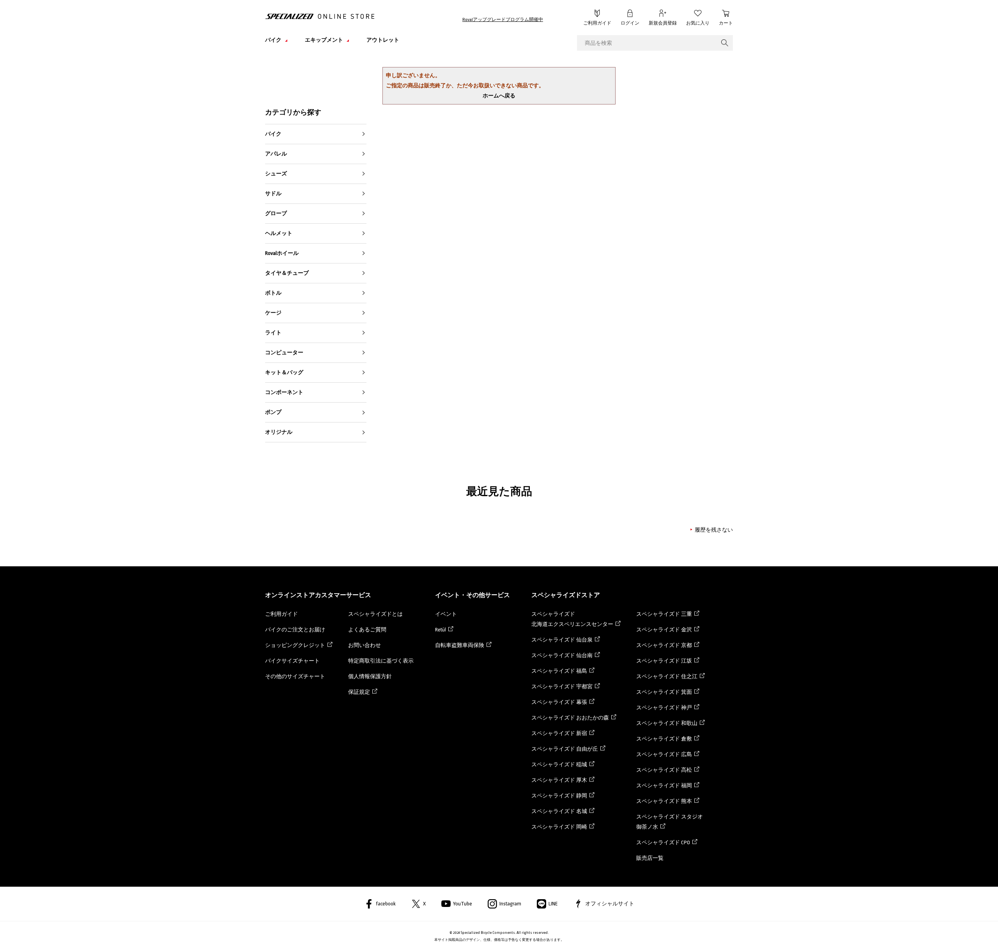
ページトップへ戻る (750, 933)
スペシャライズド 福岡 (664, 785)
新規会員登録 (663, 23)
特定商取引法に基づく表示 (381, 661)
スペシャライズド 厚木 (559, 780)
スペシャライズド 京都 (664, 645)
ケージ (273, 313)
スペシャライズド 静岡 (559, 796)
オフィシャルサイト (609, 904)
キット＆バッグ (284, 372)
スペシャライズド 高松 (664, 770)
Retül (440, 630)
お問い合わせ (364, 645)
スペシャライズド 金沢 (664, 630)
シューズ (276, 174)
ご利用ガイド (597, 23)
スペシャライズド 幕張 (559, 702)
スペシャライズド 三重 (664, 614)
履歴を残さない (714, 530)
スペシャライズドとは (375, 614)
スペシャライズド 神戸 (664, 708)
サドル (273, 193)
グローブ (276, 213)
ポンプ (273, 412)
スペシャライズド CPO (663, 842)
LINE (553, 904)
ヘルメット (278, 233)
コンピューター (284, 352)
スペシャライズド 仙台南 (562, 655)
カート (726, 23)
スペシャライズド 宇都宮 (562, 686)
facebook (386, 904)
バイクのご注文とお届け (295, 630)
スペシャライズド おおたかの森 (570, 718)
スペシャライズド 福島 (559, 671)
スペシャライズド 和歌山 (666, 723)
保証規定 (359, 692)
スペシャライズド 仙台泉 (562, 640)
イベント (446, 614)
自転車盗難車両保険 (459, 645)
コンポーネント (284, 392)
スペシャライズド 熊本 (664, 801)
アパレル (276, 154)
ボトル (273, 293)
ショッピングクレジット (295, 645)
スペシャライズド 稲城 (559, 764)
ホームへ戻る (499, 96)
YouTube (462, 904)
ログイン (630, 23)
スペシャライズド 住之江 (666, 676)
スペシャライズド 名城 (559, 811)
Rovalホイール (282, 253)
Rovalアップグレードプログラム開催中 (502, 19)
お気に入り (698, 23)
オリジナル (278, 432)
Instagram (510, 904)
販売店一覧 (650, 858)
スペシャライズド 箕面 (664, 692)
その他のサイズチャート (295, 676)
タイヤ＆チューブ (287, 273)
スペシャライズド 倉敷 (664, 739)
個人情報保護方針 (370, 676)
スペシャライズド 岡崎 (559, 827)
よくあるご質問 (367, 630)
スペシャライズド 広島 (664, 754)
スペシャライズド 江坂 (664, 661)
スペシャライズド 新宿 (559, 733)
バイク (273, 134)
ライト (273, 333)
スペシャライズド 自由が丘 (564, 749)
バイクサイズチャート (292, 661)
